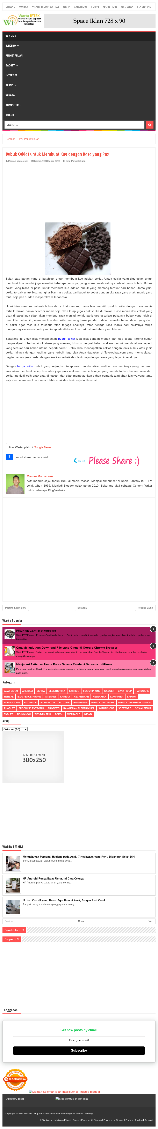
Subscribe (79, 1050)
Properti (53, 708)
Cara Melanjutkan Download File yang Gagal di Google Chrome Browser (66, 647)
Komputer (12, 105)
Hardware (142, 691)
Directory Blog (15, 1098)
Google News (42, 447)
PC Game (64, 702)
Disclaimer (47, 1120)
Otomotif (30, 702)
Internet (11, 75)
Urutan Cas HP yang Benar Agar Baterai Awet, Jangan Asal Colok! (64, 900)
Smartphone (106, 708)
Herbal (95, 6)
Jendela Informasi (143, 1120)
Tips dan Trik (43, 714)
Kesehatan (127, 6)
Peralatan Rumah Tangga (134, 702)
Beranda (82, 607)
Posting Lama (145, 607)
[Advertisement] (79, 193)
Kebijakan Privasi (62, 1120)
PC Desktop (48, 702)
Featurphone (91, 691)
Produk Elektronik (31, 708)
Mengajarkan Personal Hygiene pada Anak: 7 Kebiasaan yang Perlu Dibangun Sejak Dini (79, 856)
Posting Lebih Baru (15, 607)
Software (124, 708)
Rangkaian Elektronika (78, 708)
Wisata (10, 95)
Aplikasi (27, 691)
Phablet (9, 708)
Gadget (10, 65)
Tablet (8, 714)
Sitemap (98, 1120)
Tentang (9, 6)
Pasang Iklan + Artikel (45, 6)
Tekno (10, 85)
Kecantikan (110, 6)
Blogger (120, 1120)
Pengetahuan (14, 55)
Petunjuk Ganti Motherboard (36, 630)
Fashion (74, 691)
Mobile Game (12, 702)
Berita (66, 6)
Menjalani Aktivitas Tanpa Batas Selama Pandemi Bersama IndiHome (64, 664)
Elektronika (57, 691)
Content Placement (82, 1120)
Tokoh (10, 115)
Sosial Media (143, 708)
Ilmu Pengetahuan (76, 161)
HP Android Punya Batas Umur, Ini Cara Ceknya (53, 878)
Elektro (11, 45)
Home (12, 36)
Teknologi (24, 714)
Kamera (65, 696)
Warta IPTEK (30, 1113)
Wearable (73, 714)
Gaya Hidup (80, 6)
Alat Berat (11, 691)
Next (151, 921)
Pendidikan (144, 6)
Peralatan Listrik (102, 702)
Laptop (131, 696)
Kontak (23, 6)
